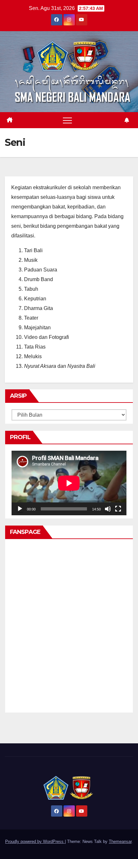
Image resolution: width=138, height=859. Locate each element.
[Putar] (20, 509)
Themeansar (120, 841)
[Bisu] (108, 509)
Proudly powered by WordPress (35, 841)
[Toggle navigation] (67, 120)
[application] (69, 483)
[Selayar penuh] (118, 509)
